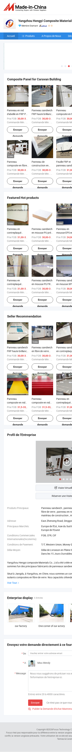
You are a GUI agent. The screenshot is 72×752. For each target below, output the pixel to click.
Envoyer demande (18, 130)
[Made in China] (25, 7)
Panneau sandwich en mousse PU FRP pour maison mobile (42, 284)
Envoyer (35, 702)
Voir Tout (12, 582)
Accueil (11, 36)
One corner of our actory (51, 626)
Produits (30, 36)
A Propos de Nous (51, 36)
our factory (21, 626)
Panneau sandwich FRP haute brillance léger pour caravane (17, 351)
